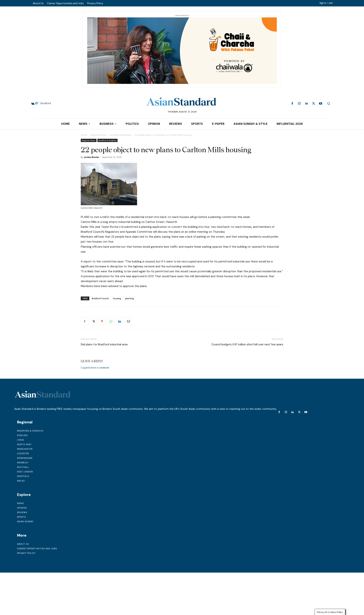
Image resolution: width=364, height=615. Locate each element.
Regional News (98, 135)
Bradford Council (100, 298)
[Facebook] (292, 103)
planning (129, 298)
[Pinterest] (102, 321)
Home (84, 135)
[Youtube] (320, 103)
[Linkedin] (306, 103)
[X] (313, 103)
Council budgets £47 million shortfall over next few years (247, 344)
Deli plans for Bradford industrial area (104, 344)
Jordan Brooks (91, 157)
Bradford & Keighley (120, 135)
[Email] (128, 321)
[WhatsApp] (111, 321)
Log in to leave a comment (95, 367)
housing (117, 298)
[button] (328, 103)
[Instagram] (299, 103)
